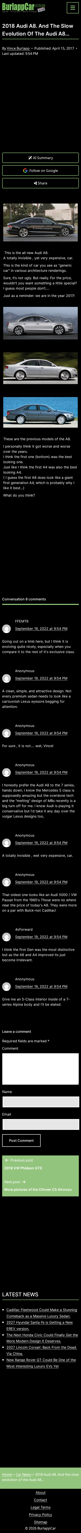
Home (7, 1474)
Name (7, 1091)
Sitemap (40, 1522)
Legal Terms (41, 1507)
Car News (23, 1474)
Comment (10, 1048)
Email (6, 1114)
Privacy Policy (40, 1514)
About (41, 1492)
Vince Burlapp (18, 48)
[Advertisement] (40, 107)
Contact (40, 1500)
